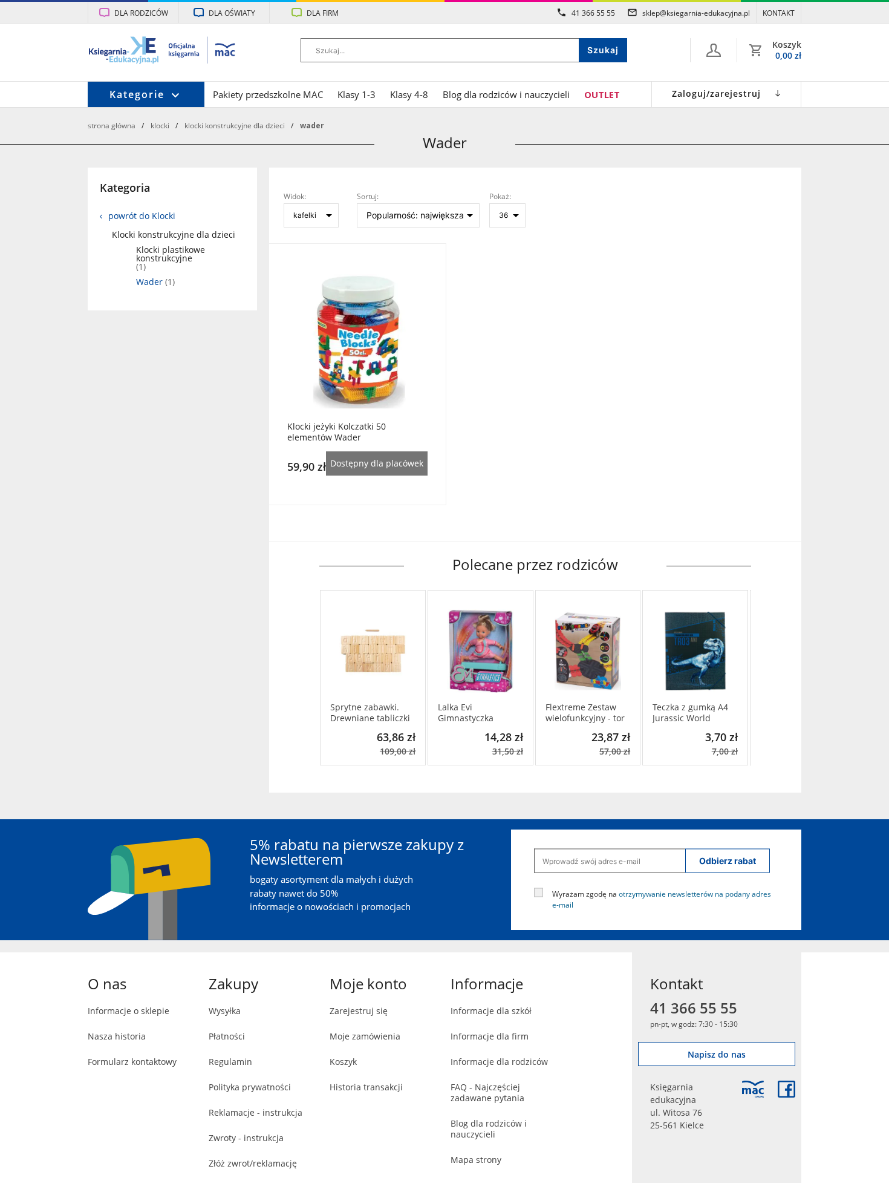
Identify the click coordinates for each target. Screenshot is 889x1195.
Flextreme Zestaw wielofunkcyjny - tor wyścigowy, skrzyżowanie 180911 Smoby (585, 713)
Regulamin (230, 1061)
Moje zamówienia (365, 1036)
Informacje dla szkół (491, 1011)
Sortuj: (368, 196)
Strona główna (111, 125)
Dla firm (323, 13)
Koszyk (343, 1061)
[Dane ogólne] (713, 50)
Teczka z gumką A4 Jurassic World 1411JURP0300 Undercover (690, 713)
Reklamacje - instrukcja (255, 1112)
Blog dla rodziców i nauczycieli (506, 94)
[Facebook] (786, 1089)
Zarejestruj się (359, 1011)
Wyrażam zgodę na (661, 899)
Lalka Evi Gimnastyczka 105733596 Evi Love (477, 713)
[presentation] (328, 677)
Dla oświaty (232, 13)
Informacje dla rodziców (499, 1061)
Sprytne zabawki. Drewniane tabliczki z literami (370, 713)
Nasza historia (117, 1036)
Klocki (160, 125)
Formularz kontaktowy (132, 1061)
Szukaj (603, 50)
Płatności (227, 1036)
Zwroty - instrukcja (246, 1138)
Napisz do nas (717, 1054)
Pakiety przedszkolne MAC (268, 94)
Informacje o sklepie (128, 1011)
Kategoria (125, 187)
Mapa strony (476, 1159)
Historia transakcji (366, 1087)
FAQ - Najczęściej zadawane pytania (487, 1092)
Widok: (295, 196)
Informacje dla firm (490, 1036)
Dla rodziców (141, 13)
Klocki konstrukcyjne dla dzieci (234, 125)
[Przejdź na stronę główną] (162, 51)
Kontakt (779, 13)
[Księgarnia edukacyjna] (753, 1089)
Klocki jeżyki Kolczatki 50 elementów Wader (336, 432)
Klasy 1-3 (356, 94)
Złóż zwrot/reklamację (253, 1163)
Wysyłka (225, 1011)
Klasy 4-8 (409, 94)
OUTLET (602, 94)
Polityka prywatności (250, 1087)
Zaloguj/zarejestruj (716, 93)
